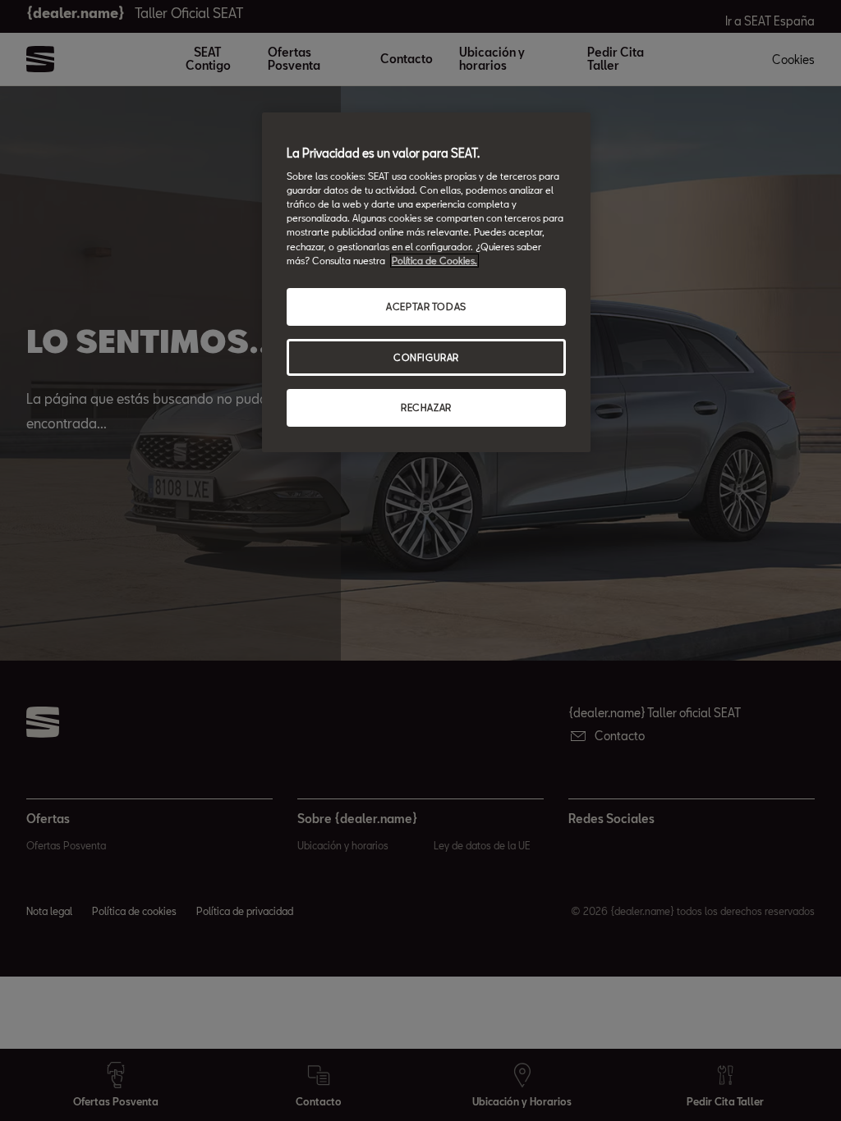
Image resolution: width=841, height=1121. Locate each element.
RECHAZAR (426, 407)
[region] (426, 282)
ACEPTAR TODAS (426, 306)
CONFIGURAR (426, 357)
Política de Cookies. (434, 260)
